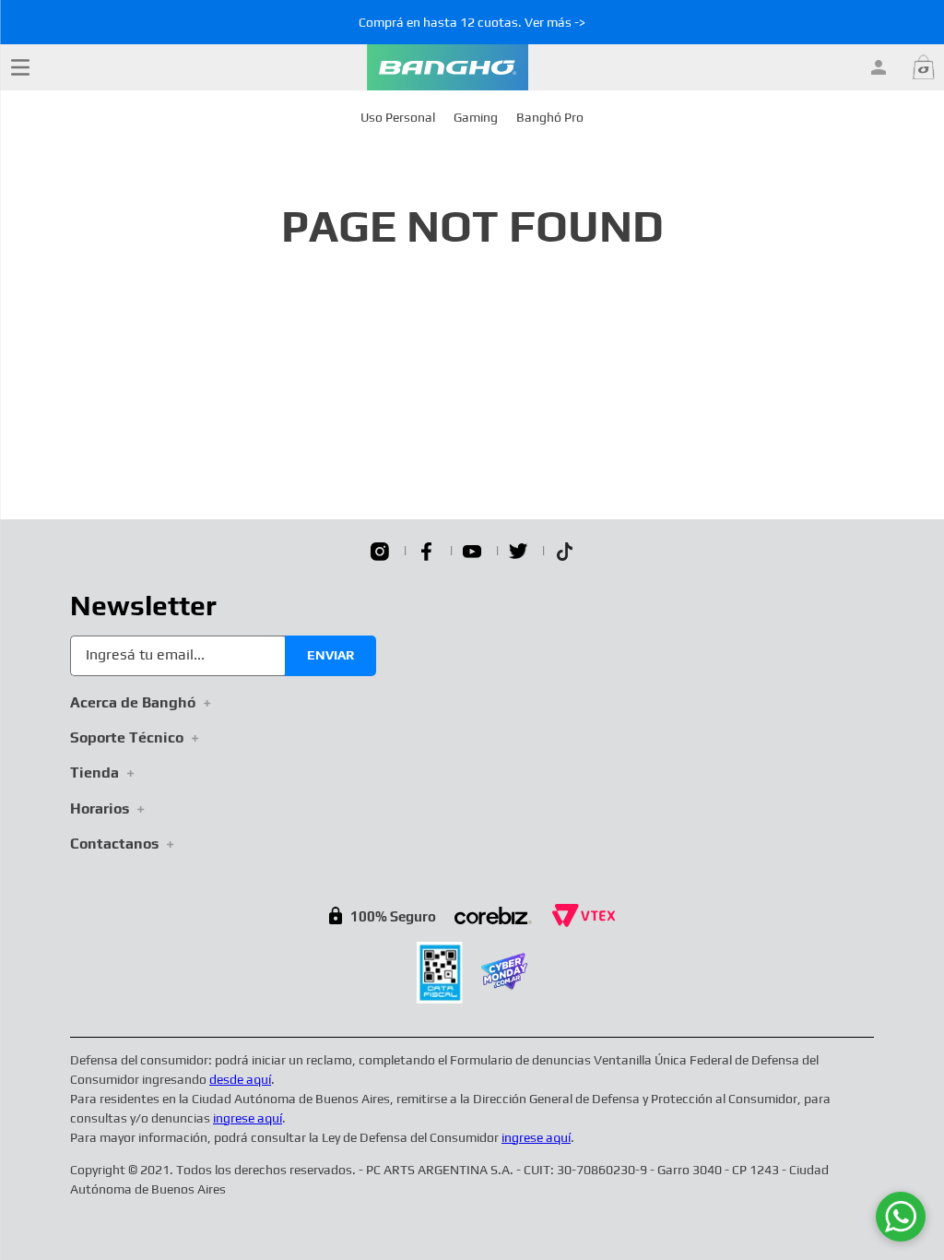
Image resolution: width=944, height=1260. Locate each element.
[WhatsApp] (901, 1217)
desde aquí (240, 1079)
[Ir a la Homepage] (447, 67)
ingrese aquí (247, 1118)
